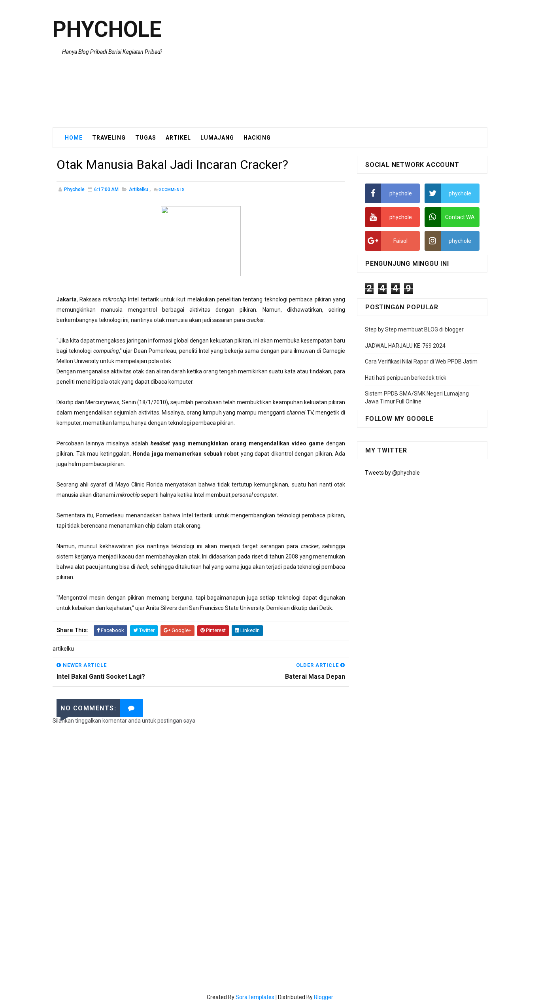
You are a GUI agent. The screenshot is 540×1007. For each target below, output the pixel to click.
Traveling (109, 137)
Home (74, 137)
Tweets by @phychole (392, 472)
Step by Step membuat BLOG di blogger (414, 329)
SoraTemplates (255, 997)
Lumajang (217, 137)
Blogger (323, 997)
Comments (172, 189)
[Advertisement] (343, 64)
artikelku (138, 189)
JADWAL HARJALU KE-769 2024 (405, 346)
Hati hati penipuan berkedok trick (405, 378)
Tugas (145, 137)
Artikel (178, 137)
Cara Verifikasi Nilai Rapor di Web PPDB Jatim (421, 361)
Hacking (257, 137)
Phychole (107, 29)
